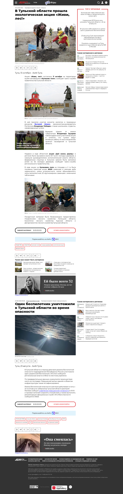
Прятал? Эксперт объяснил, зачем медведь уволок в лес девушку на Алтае (96, 69)
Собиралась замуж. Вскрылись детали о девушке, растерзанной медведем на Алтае (95, 337)
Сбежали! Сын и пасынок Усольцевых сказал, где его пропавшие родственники (97, 318)
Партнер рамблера (44, 486)
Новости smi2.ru (21, 295)
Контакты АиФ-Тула (34, 461)
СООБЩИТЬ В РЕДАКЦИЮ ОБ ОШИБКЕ (85, 461)
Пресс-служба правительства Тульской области (29, 63)
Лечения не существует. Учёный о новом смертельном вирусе (96, 323)
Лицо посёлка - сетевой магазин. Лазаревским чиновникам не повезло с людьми (33, 270)
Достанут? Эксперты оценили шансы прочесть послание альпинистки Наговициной (97, 57)
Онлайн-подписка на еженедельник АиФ (71, 459)
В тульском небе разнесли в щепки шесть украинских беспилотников (92, 29)
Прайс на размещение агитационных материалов (57, 461)
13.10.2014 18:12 (19, 8)
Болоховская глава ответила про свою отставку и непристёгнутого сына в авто (93, 14)
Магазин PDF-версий (51, 459)
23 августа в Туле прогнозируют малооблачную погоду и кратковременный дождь (92, 37)
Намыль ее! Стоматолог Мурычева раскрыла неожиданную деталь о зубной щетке (96, 305)
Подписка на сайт (91, 459)
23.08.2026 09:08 (20, 301)
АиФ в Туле (30, 356)
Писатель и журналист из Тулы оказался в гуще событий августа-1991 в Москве (92, 45)
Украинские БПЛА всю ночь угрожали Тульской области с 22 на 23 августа (92, 22)
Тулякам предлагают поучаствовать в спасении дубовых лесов (61, 270)
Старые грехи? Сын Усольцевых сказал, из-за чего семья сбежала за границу (96, 331)
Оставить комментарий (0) (61, 230)
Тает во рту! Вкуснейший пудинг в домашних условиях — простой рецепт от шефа (96, 76)
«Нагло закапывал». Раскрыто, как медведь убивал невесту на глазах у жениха (96, 82)
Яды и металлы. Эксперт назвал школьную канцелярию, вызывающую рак (95, 312)
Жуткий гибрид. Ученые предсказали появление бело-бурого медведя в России (97, 88)
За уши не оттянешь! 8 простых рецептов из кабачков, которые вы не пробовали (97, 63)
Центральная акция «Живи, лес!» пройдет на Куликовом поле (33, 263)
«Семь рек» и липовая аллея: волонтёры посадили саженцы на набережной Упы (64, 264)
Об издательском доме (35, 459)
